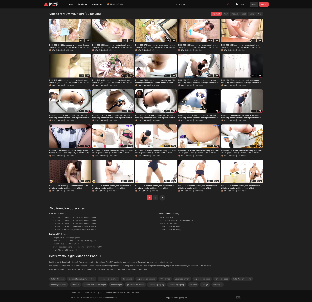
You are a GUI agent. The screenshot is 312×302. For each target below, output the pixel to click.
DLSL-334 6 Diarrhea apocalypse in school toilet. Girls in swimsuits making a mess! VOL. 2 (112, 187)
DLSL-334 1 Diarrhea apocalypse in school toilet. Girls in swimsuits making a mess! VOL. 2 (68, 187)
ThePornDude (116, 4)
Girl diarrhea (165, 279)
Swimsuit (75, 285)
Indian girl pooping (156, 285)
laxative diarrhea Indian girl (95, 285)
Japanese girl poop (202, 279)
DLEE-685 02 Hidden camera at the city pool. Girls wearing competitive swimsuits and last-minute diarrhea (112, 151)
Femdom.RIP (54, 234)
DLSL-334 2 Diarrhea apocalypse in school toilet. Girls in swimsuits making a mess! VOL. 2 (197, 187)
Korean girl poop (221, 279)
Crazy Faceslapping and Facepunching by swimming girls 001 (77, 247)
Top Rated (83, 4)
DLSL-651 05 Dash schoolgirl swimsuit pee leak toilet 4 (74, 217)
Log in (254, 4)
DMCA (122, 293)
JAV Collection (57, 50)
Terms (73, 293)
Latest (70, 4)
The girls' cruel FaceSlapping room (66, 238)
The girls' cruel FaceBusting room (66, 244)
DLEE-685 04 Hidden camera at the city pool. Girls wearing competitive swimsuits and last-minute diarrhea (155, 151)
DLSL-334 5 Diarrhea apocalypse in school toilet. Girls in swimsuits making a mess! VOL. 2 (155, 187)
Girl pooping (127, 279)
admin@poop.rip (180, 298)
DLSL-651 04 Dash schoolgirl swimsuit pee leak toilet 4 (74, 223)
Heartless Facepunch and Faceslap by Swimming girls (74, 241)
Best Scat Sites (133, 293)
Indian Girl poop (57, 279)
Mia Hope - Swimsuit (168, 223)
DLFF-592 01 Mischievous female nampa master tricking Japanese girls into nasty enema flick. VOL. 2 (69, 151)
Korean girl (217, 285)
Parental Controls (112, 293)
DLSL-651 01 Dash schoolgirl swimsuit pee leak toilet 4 (74, 229)
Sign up (264, 4)
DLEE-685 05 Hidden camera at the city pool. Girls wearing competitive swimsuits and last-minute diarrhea (241, 151)
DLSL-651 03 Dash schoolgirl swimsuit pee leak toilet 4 (74, 220)
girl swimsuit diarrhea (135, 285)
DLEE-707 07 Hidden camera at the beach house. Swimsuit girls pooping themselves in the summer (155, 46)
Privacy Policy (83, 293)
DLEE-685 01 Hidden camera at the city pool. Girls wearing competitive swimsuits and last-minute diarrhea (155, 81)
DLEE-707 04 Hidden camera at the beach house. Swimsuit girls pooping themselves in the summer (69, 81)
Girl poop (193, 285)
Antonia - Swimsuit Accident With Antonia (176, 220)
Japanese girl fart (182, 279)
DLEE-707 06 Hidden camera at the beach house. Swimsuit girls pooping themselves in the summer (198, 46)
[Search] (228, 4)
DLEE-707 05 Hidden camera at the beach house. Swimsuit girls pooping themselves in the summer (112, 46)
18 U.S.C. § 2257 (97, 293)
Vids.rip (52, 213)
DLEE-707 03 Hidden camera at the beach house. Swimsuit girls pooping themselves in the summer (112, 81)
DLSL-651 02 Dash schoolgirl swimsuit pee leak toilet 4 (74, 226)
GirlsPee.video (163, 213)
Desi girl (205, 285)
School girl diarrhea (59, 285)
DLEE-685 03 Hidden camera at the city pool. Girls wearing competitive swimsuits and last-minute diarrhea (198, 151)
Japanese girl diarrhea (108, 279)
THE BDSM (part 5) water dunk (65, 250)
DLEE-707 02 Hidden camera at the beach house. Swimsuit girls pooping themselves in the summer (241, 46)
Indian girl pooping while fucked (81, 279)
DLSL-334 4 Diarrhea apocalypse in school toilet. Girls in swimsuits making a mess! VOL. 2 (240, 187)
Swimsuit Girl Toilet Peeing (170, 226)
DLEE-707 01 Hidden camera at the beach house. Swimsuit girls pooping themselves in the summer (69, 46)
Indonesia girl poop (176, 285)
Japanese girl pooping (146, 279)
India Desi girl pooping (242, 279)
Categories (97, 4)
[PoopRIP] (51, 4)
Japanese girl (116, 285)
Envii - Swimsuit (166, 217)
